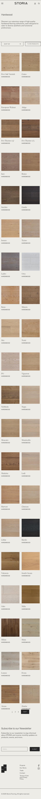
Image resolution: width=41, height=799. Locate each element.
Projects (22, 765)
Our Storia (23, 768)
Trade (22, 770)
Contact (22, 773)
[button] (2, 3)
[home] (21, 3)
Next (25, 712)
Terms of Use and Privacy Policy (24, 777)
